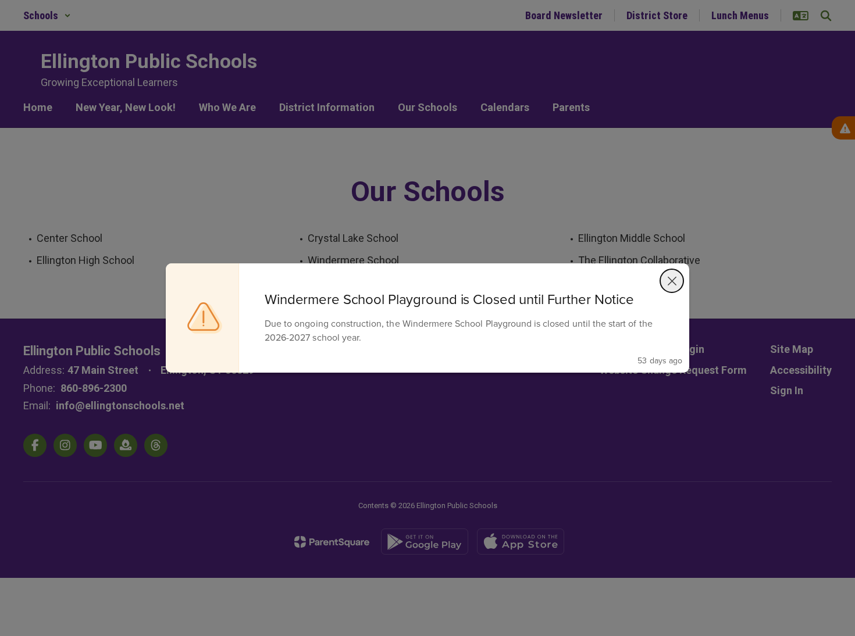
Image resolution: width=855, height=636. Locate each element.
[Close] (671, 280)
